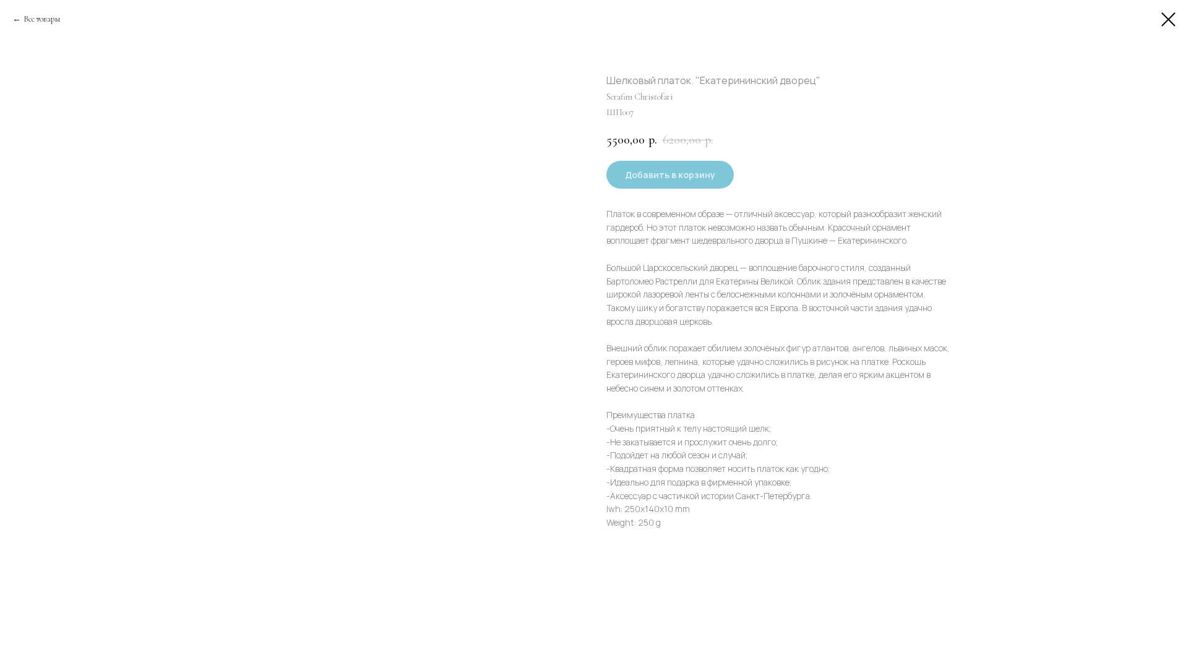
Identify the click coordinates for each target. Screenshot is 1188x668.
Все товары (42, 19)
